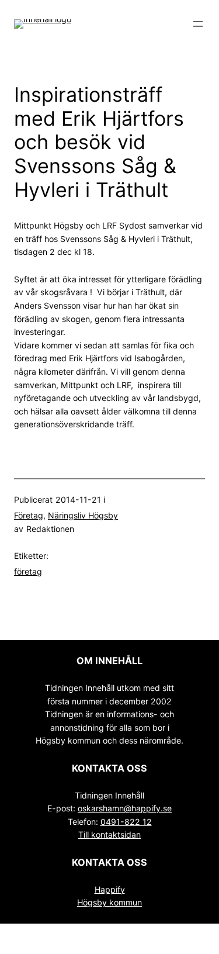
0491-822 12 (126, 822)
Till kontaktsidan (109, 834)
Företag (28, 515)
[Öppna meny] (198, 24)
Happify (110, 889)
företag (28, 571)
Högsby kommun (109, 902)
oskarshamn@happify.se (125, 808)
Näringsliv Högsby (83, 515)
